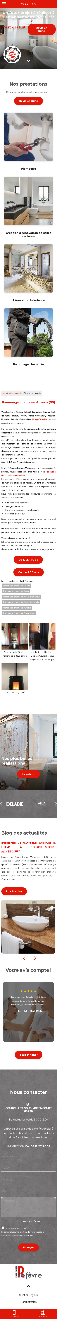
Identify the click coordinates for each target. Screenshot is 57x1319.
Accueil (5, 393)
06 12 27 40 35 (28, 4)
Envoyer (28, 1247)
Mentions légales (28, 1295)
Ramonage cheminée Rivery (16, 591)
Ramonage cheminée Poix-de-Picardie (21, 602)
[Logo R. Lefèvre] (28, 1273)
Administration (29, 1302)
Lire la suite (14, 891)
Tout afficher (29, 1054)
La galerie (28, 774)
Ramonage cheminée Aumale (17, 608)
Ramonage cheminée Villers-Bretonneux (21, 597)
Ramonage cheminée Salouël (16, 586)
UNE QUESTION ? (28, 1146)
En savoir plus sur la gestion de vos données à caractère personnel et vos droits (22, 1233)
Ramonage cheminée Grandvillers (19, 613)
